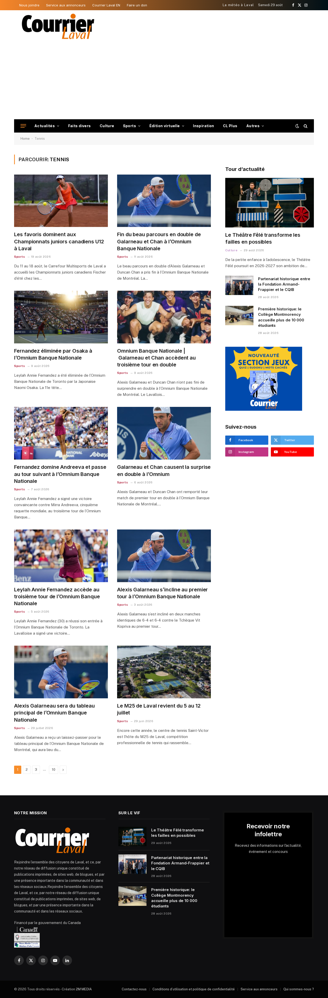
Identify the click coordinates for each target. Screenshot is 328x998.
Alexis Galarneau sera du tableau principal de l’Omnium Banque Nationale (54, 713)
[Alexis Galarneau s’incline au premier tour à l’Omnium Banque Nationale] (164, 555)
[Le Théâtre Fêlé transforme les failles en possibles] (269, 203)
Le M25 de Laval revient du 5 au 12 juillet (159, 709)
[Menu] (23, 126)
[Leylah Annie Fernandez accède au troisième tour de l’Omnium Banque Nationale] (61, 555)
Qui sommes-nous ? (298, 989)
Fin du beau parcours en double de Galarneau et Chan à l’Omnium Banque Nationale (159, 241)
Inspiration (203, 126)
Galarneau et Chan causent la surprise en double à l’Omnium (164, 470)
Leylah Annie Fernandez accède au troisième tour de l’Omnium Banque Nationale (57, 596)
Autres (253, 126)
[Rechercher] (305, 126)
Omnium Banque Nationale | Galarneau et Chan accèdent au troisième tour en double (156, 358)
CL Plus (230, 126)
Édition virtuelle (164, 126)
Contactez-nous (134, 989)
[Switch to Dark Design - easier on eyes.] (297, 126)
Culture (107, 126)
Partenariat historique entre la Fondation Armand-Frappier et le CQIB (284, 284)
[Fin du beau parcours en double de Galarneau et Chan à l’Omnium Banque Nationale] (164, 201)
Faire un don (137, 5)
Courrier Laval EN (106, 5)
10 (53, 770)
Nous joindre (29, 5)
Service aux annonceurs (66, 5)
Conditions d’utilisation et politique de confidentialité (193, 989)
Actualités (44, 126)
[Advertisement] (164, 81)
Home (25, 138)
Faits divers (79, 126)
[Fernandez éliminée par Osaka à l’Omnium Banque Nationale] (61, 317)
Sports (129, 126)
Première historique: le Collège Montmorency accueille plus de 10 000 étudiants (281, 317)
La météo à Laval (238, 5)
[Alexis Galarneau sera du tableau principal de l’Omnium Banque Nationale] (61, 672)
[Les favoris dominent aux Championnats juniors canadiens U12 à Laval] (61, 201)
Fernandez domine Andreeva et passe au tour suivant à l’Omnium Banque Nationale (60, 474)
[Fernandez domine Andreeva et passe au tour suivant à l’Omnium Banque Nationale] (61, 433)
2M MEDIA (84, 989)
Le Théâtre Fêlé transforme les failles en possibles (262, 238)
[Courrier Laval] (58, 26)
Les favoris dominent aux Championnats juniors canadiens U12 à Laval (59, 241)
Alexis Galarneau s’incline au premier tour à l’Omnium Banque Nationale (162, 593)
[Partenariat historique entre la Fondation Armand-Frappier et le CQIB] (239, 285)
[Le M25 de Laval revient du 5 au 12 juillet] (164, 672)
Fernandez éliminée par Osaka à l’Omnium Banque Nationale (53, 354)
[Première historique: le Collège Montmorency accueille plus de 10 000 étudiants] (239, 315)
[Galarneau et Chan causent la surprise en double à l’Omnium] (164, 433)
